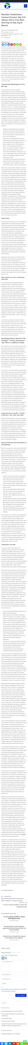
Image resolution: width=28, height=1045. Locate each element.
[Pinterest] (11, 44)
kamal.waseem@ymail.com (10, 30)
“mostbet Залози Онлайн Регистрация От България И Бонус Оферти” (14, 937)
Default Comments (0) (6, 952)
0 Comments (6, 37)
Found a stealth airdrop (6, 1018)
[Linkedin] (8, 44)
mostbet (23, 834)
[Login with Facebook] (3, 958)
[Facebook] (3, 44)
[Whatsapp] (17, 44)
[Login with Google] (5, 958)
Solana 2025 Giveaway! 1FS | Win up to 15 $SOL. (12, 1011)
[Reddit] (14, 44)
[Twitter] (5, 44)
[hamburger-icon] (25, 6)
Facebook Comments (15, 952)
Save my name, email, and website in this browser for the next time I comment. (13, 990)
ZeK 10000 (17, 1033)
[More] (20, 44)
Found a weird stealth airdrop (8, 1021)
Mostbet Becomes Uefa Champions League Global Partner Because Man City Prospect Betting (14, 928)
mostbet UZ (10, 890)
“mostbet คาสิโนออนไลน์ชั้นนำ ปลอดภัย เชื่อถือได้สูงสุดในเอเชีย (14, 917)
